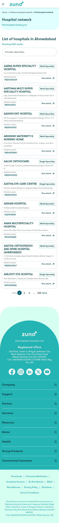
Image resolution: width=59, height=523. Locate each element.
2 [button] (24, 292)
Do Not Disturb (36, 482)
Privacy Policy (31, 487)
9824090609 (10, 80)
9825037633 (10, 195)
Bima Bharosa (13, 487)
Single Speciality (47, 161)
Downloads (16, 476)
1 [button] (19, 292)
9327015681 (10, 214)
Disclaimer (47, 487)
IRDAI (49, 482)
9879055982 (10, 285)
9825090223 (10, 175)
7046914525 (10, 237)
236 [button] (39, 292)
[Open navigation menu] (3, 4)
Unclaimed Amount (15, 482)
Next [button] (44, 292)
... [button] (34, 292)
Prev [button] (14, 292)
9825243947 (10, 265)
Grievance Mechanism (36, 476)
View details (47, 78)
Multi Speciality (47, 66)
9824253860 (10, 152)
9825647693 (10, 127)
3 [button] (29, 292)
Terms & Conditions (29, 493)
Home (4, 12)
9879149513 (10, 105)
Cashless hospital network (20, 12)
